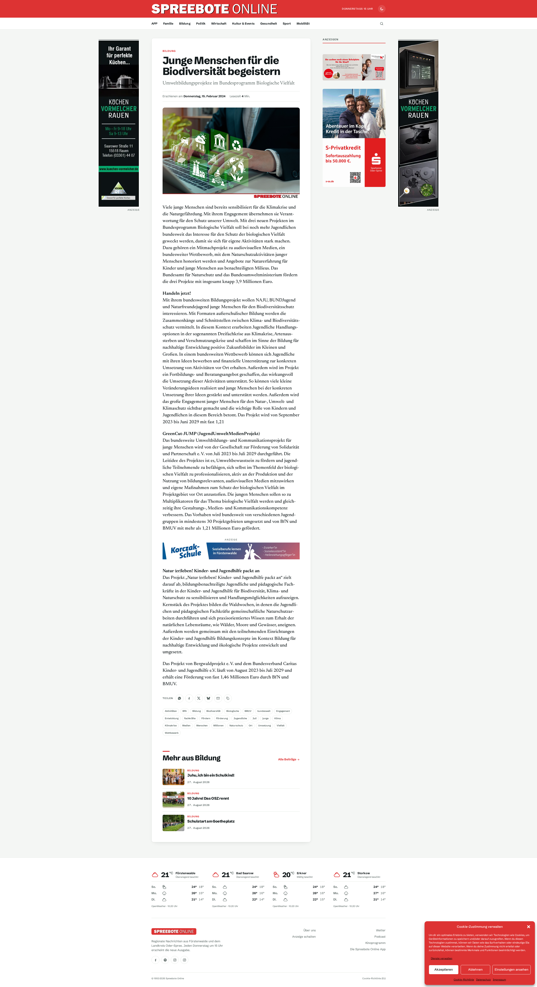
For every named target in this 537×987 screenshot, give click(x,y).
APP (154, 23)
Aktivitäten (171, 711)
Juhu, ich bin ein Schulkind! (210, 775)
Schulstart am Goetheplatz (211, 821)
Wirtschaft (218, 23)
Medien (186, 725)
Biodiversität (213, 711)
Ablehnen (475, 969)
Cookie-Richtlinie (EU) (374, 978)
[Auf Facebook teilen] (189, 698)
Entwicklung (172, 718)
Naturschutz (236, 725)
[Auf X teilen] (199, 698)
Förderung (222, 718)
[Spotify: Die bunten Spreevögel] (165, 960)
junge (265, 718)
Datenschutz (483, 979)
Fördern (205, 718)
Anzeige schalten (304, 936)
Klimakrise (171, 725)
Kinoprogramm (375, 943)
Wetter (381, 930)
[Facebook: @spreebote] (155, 960)
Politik (201, 23)
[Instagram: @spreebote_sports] (184, 960)
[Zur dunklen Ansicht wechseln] (382, 9)
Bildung (184, 23)
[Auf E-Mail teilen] (218, 698)
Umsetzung (264, 725)
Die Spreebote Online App (368, 949)
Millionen (218, 725)
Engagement (283, 711)
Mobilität (303, 23)
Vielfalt (280, 725)
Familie (168, 23)
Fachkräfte (190, 718)
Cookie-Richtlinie (464, 979)
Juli (255, 718)
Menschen (202, 725)
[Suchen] (382, 24)
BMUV (248, 711)
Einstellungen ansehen (511, 969)
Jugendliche (240, 718)
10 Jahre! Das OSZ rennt (208, 798)
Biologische (232, 711)
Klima (277, 718)
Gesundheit (268, 23)
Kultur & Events (243, 23)
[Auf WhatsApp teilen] (180, 698)
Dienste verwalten (441, 958)
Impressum (499, 979)
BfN (184, 711)
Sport (287, 23)
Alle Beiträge (287, 759)
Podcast (380, 936)
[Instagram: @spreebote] (175, 960)
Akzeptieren (443, 969)
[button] (529, 927)
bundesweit (263, 711)
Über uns (310, 930)
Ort (250, 725)
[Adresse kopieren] (228, 698)
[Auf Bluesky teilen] (208, 698)
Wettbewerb (172, 732)
